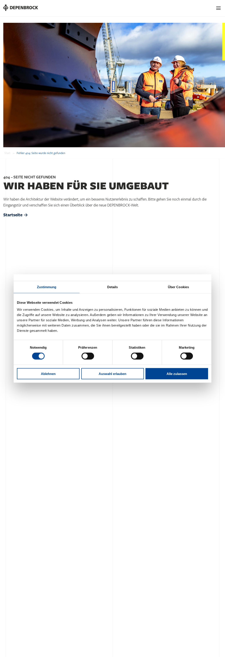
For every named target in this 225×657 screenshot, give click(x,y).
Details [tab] (112, 287)
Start (7, 153)
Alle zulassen (177, 373)
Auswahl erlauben (112, 373)
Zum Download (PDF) (38, 643)
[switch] (88, 356)
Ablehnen (48, 373)
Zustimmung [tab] (46, 287)
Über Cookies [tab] (178, 287)
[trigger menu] (219, 8)
